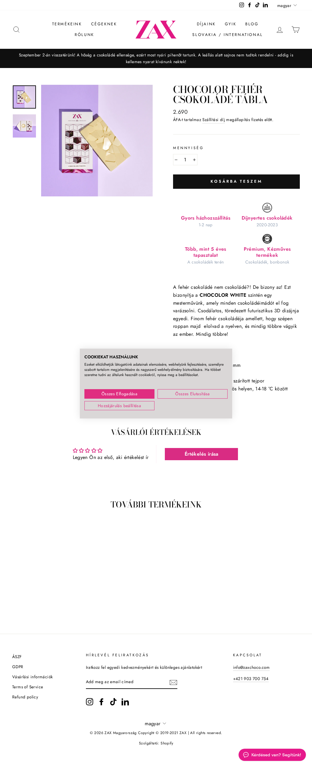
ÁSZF (17, 657)
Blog (251, 24)
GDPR (17, 667)
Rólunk (84, 35)
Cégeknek (104, 24)
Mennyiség (188, 148)
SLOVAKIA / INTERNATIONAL (227, 35)
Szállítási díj (213, 119)
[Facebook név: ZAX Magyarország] (101, 701)
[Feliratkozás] (173, 682)
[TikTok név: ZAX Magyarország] (113, 701)
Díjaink (206, 24)
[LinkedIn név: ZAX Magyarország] (125, 701)
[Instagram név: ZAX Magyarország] (89, 701)
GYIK (230, 24)
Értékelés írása (201, 453)
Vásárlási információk (32, 677)
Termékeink (67, 24)
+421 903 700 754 (251, 679)
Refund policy (25, 697)
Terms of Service (27, 687)
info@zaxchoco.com (251, 667)
